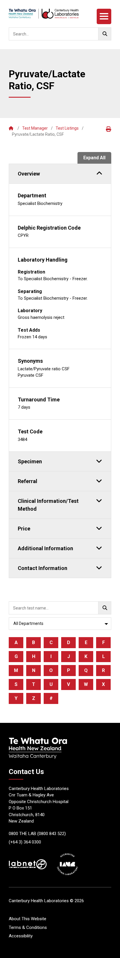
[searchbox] (60, 33)
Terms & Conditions (28, 927)
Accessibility (21, 936)
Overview (29, 174)
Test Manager (35, 128)
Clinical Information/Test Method (48, 505)
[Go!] (104, 33)
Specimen (30, 461)
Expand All (94, 157)
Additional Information (45, 548)
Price (24, 529)
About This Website (27, 918)
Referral (27, 481)
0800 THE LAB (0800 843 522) (37, 833)
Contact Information (42, 568)
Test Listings (67, 128)
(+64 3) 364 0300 (25, 842)
